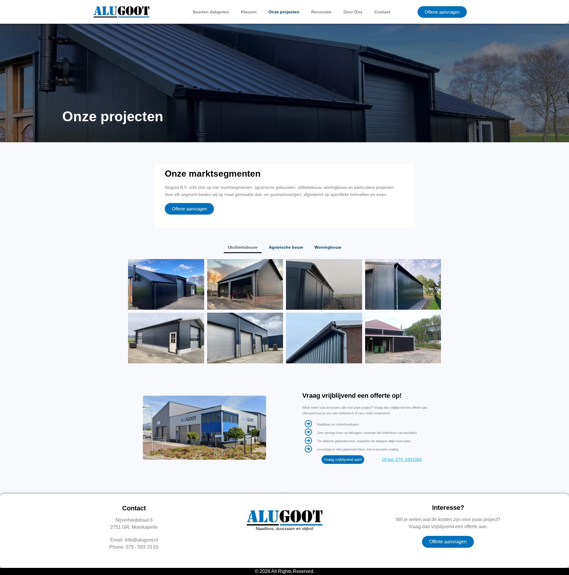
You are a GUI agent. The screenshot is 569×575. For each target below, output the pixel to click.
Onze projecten (283, 11)
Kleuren (249, 11)
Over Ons (352, 11)
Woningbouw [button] (327, 247)
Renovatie (321, 11)
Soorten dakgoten (211, 11)
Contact (382, 11)
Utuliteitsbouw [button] (243, 247)
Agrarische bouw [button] (286, 247)
